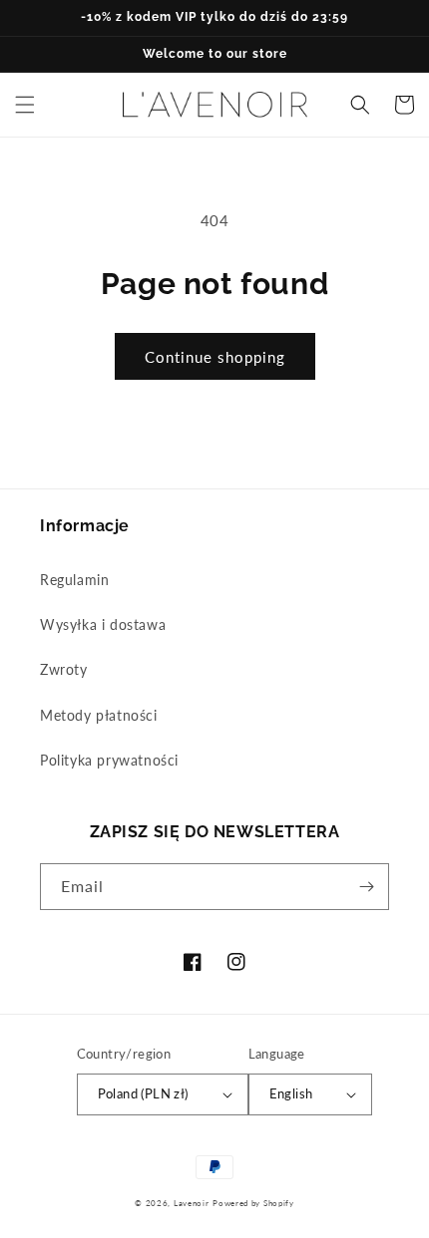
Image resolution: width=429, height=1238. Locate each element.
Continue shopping (215, 357)
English (291, 1093)
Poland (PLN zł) (143, 1093)
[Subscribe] (366, 886)
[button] (25, 105)
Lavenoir (192, 1203)
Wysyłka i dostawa (103, 624)
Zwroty (64, 669)
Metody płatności (99, 715)
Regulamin (74, 579)
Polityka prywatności (109, 760)
